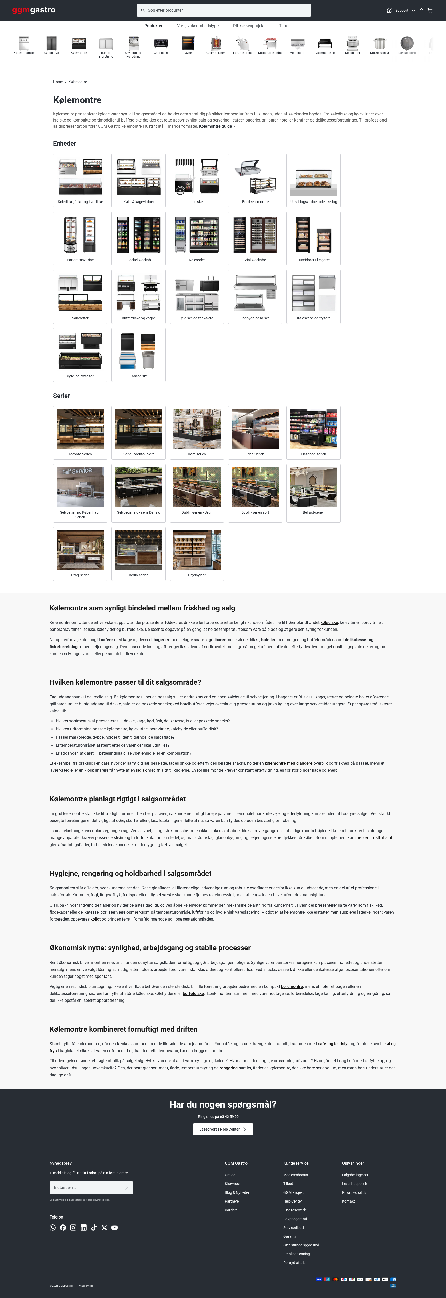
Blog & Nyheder (237, 1192)
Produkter (153, 25)
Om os (230, 1175)
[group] (24, 47)
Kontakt (348, 1201)
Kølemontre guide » (217, 126)
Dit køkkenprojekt (249, 25)
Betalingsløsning (296, 1254)
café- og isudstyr (333, 1043)
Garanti (289, 1236)
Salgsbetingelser (355, 1175)
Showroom (233, 1184)
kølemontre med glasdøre (289, 763)
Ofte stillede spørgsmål (301, 1245)
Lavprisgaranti (295, 1219)
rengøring (229, 1068)
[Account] (421, 10)
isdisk (141, 770)
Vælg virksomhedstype (198, 25)
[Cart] (430, 10)
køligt (96, 919)
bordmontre (292, 986)
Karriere (231, 1210)
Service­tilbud (293, 1228)
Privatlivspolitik (354, 1192)
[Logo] (33, 10)
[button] (417, 48)
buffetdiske (193, 993)
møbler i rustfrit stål (373, 837)
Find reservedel (295, 1210)
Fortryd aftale (294, 1263)
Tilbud (285, 25)
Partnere (232, 1201)
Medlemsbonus (295, 1175)
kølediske (329, 622)
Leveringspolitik (354, 1184)
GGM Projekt (293, 1192)
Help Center (292, 1201)
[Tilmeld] (127, 1187)
